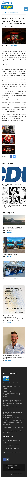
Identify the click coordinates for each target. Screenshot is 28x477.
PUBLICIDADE (9, 467)
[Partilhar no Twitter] (14, 157)
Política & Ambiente (13, 12)
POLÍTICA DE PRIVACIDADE (13, 469)
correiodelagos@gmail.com (13, 452)
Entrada (4, 12)
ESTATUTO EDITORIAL (12, 465)
